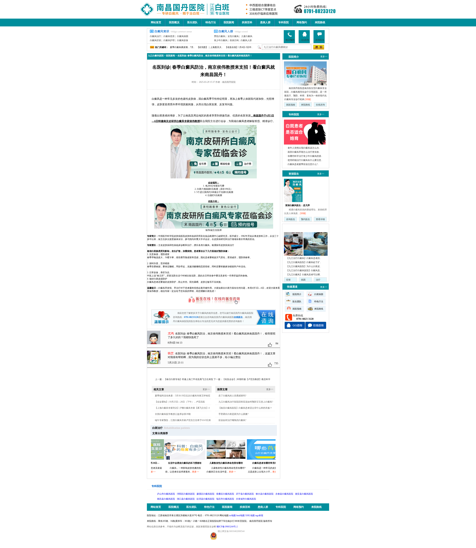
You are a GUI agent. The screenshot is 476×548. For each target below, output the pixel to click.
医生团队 (192, 22)
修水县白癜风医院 (265, 494)
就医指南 (290, 104)
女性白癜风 (233, 36)
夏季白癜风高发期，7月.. (182, 47)
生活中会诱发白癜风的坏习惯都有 (166, 463)
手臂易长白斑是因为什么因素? (233, 414)
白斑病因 (318, 294)
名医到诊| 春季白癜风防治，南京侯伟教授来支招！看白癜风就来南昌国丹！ (214, 55)
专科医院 (283, 22)
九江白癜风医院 (156, 55)
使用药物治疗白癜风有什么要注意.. (305, 160)
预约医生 (305, 219)
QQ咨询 (305, 40)
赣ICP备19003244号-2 (227, 526)
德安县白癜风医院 (304, 494)
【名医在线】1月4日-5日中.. (239, 47)
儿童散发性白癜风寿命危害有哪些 (207, 463)
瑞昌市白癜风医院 (225, 499)
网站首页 (156, 22)
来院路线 (320, 22)
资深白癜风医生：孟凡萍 (297, 205)
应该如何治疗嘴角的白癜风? (232, 420)
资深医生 (294, 173)
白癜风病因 (182, 36)
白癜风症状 (155, 40)
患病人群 (265, 22)
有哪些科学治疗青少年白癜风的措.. (305, 156)
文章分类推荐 (160, 433)
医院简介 (294, 56)
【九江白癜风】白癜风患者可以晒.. (303, 274)
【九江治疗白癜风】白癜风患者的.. (303, 258)
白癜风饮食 (182, 40)
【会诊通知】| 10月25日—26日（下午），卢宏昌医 (180, 401)
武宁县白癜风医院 (245, 494)
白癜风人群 (246, 40)
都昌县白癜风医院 (166, 499)
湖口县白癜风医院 (186, 499)
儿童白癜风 (246, 36)
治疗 (318, 279)
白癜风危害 (169, 36)
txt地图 (232, 515)
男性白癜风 (219, 36)
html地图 (240, 515)
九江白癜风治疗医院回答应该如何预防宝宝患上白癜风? (245, 401)
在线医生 (238, 317)
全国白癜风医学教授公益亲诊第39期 (173, 414)
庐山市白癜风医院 (166, 494)
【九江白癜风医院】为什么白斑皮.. (303, 266)
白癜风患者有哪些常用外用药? (249, 463)
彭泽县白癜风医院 (205, 499)
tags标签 (259, 515)
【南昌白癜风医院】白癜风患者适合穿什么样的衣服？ (245, 408)
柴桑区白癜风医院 (225, 494)
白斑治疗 (157, 428)
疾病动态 (292, 227)
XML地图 (250, 515)
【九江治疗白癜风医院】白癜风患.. (303, 270)
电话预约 (290, 40)
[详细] (308, 99)
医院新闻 (229, 22)
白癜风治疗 (155, 36)
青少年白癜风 (220, 40)
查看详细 (320, 219)
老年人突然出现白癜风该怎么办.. (304, 148)
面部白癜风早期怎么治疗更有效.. (304, 152)
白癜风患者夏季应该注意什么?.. (303, 164)
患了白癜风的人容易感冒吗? (232, 395)
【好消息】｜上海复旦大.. (210, 47)
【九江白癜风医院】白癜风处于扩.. (303, 262)
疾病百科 (247, 22)
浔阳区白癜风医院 (186, 494)
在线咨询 (320, 104)
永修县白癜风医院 (284, 494)
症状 (288, 279)
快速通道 (292, 286)
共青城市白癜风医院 (246, 499)
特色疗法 (210, 22)
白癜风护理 (169, 40)
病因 (303, 279)
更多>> (206, 389)
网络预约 (302, 22)
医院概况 (174, 22)
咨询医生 (319, 40)
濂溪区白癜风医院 (205, 494)
